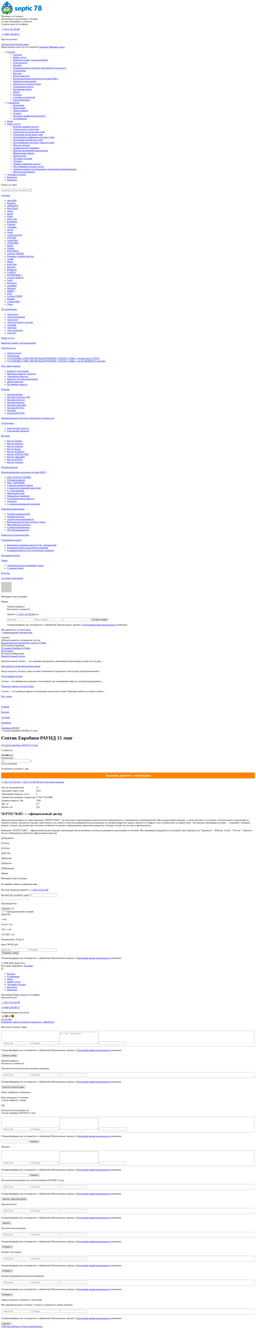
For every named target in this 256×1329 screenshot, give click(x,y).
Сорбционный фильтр (18, 527)
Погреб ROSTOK (16, 413)
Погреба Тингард (16, 400)
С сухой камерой (15, 490)
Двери (16, 92)
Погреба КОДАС (15, 408)
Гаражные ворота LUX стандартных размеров (30, 550)
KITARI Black (14, 275)
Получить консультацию (51, 782)
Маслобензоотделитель (19, 524)
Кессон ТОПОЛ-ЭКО (18, 454)
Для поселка (13, 355)
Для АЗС (11, 333)
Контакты (12, 177)
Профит (11, 299)
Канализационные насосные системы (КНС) (35, 78)
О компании (13, 102)
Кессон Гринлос (15, 446)
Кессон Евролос (15, 443)
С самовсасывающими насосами (23, 504)
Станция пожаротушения (20, 485)
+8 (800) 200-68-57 (10, 1007)
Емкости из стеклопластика (27, 84)
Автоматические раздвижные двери (25, 565)
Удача (10, 304)
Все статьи (6, 696)
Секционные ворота (23, 86)
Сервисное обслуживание (26, 148)
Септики (17, 54)
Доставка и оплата (16, 174)
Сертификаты (20, 118)
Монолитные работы (23, 153)
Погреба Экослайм (16, 405)
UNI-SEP (11, 237)
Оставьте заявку (99, 619)
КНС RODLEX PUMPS (19, 477)
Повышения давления (18, 496)
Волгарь (11, 267)
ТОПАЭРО (13, 243)
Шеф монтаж (19, 156)
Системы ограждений (24, 97)
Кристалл (12, 283)
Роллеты (17, 94)
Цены (10, 121)
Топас (10, 232)
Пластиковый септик (12, 676)
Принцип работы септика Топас (17, 686)
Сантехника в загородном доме (29, 132)
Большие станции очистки (20, 256)
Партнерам (18, 105)
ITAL (9, 293)
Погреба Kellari (15, 394)
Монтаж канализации (24, 172)
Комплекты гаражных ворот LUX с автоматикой (31, 545)
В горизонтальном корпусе (20, 498)
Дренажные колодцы (17, 376)
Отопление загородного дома (28, 134)
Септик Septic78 (15, 277)
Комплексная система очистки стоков (26, 522)
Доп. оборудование (11, 366)
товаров (43, 47)
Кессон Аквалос (15, 462)
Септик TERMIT (15, 253)
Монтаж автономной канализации (30, 150)
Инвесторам (19, 108)
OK (3, 1105)
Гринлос (11, 224)
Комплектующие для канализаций (30, 60)
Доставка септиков (22, 158)
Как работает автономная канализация (20, 666)
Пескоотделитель (15, 516)
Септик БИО (13, 301)
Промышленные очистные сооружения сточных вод (39, 68)
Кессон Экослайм (16, 457)
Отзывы (17, 113)
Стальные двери (15, 568)
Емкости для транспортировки (22, 379)
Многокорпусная (15, 493)
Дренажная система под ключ (28, 140)
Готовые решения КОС (19, 514)
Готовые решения (16, 480)
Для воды (12, 501)
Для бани (11, 327)
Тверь (10, 261)
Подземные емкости (17, 384)
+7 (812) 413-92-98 (25, 614)
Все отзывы (7, 651)
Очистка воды (20, 62)
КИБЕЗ (11, 291)
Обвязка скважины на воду (27, 164)
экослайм (11, 200)
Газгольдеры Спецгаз (18, 428)
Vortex (10, 245)
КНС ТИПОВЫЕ (16, 482)
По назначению (9, 309)
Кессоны (17, 73)
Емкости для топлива (18, 371)
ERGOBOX (13, 251)
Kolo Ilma (12, 264)
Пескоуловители (21, 76)
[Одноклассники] (9, 1016)
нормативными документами (17, 632)
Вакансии (12, 180)
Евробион (12, 221)
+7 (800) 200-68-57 (10, 34)
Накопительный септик (13, 656)
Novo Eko (12, 219)
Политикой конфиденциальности (100, 625)
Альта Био (12, 240)
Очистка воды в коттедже (26, 129)
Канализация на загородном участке (19, 643)
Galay (10, 280)
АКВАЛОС (13, 205)
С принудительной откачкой (19, 911)
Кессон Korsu (14, 449)
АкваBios (12, 285)
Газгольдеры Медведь (18, 431)
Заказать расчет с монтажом (128, 775)
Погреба (17, 65)
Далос (10, 211)
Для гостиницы (15, 330)
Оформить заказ (57, 47)
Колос (10, 213)
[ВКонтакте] (6, 1016)
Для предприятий (16, 317)
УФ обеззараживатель (18, 530)
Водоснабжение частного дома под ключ (33, 142)
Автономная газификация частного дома (33, 137)
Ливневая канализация (24, 81)
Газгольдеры (19, 70)
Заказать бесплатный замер (15, 44)
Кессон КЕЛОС (15, 459)
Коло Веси (12, 208)
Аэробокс (12, 227)
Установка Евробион (11, 648)
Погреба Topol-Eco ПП (18, 397)
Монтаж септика (21, 145)
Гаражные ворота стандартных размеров (27, 547)
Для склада (12, 314)
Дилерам (17, 161)
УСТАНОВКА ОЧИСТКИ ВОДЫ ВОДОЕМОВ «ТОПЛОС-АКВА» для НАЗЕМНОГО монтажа (56, 361)
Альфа (10, 259)
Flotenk (10, 248)
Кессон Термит (14, 441)
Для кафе (11, 325)
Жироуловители (15, 381)
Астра (10, 229)
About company (20, 110)
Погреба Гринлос (16, 402)
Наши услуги (20, 57)
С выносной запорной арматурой (24, 488)
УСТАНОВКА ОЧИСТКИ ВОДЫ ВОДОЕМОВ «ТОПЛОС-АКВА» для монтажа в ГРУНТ (53, 358)
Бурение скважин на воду (26, 126)
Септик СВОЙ (14, 296)
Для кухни (12, 319)
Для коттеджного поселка (20, 322)
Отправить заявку (10, 953)
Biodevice (12, 269)
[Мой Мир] (12, 1016)
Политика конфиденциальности (29, 116)
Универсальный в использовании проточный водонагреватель (44, 169)
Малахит (11, 288)
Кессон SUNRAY (16, 451)
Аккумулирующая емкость (20, 519)
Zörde (10, 216)
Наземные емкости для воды (21, 373)
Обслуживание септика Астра (28, 166)
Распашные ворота (22, 89)
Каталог (11, 52)
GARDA (11, 272)
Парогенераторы (21, 100)
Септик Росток (14, 235)
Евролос (11, 203)
